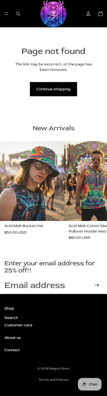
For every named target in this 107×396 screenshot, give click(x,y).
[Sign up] (97, 285)
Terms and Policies (53, 380)
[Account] (88, 14)
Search (11, 317)
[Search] (18, 14)
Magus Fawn (59, 368)
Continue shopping (53, 89)
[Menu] (6, 13)
